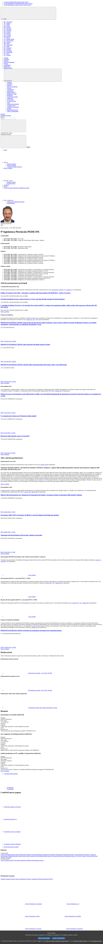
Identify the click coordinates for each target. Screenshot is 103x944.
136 (34, 319)
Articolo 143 (34, 627)
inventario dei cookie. (97, 941)
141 (53, 583)
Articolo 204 (55, 289)
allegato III (34, 492)
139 (36, 319)
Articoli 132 (29, 319)
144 (40, 319)
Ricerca (3, 117)
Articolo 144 (27, 492)
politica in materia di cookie (80, 941)
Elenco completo (5, 311)
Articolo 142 (58, 391)
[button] (53, 157)
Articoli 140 (48, 583)
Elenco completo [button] (5, 771)
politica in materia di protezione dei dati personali (57, 941)
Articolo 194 (43, 464)
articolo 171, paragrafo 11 (65, 289)
